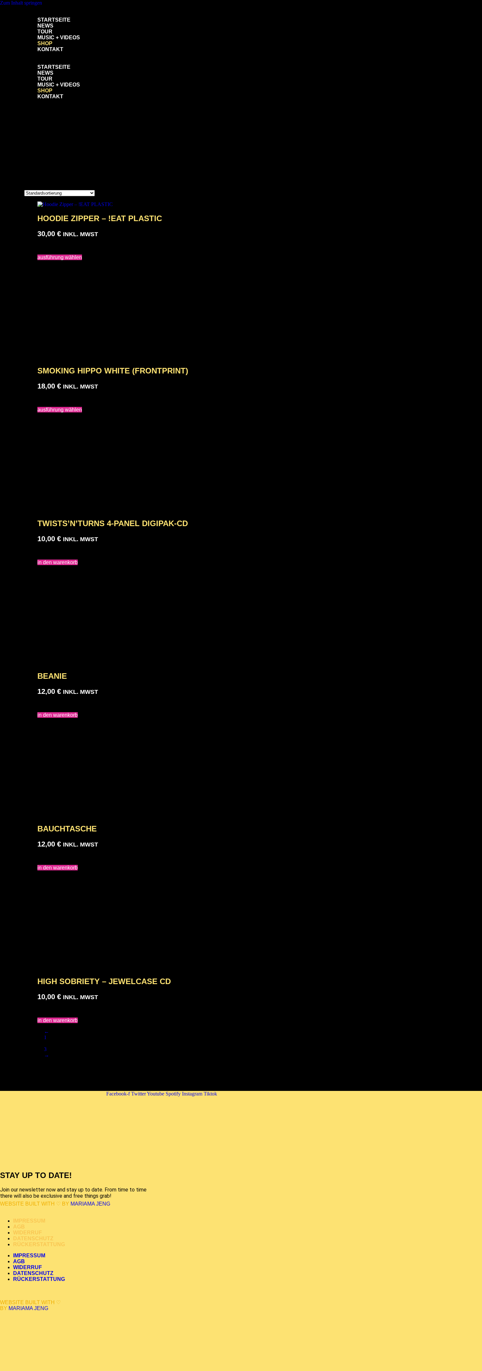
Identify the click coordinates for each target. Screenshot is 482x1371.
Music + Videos (58, 37)
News (45, 26)
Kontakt (50, 49)
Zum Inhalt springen (21, 3)
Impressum (29, 1221)
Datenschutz (33, 1238)
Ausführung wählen (59, 257)
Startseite (53, 20)
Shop (44, 43)
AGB (19, 1226)
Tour (44, 31)
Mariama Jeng (90, 1204)
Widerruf (27, 1232)
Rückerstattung (39, 1244)
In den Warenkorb (57, 562)
